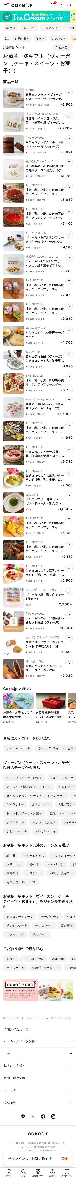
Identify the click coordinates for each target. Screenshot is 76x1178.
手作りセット (15, 822)
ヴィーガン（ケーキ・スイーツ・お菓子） (50, 1018)
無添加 (10, 959)
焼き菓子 (67, 925)
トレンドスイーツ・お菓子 (24, 813)
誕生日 (10, 28)
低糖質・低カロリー (45, 967)
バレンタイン (55, 864)
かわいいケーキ (16, 831)
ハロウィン (33, 873)
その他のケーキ (16, 925)
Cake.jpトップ (11, 1018)
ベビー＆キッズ (34, 855)
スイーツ (29, 28)
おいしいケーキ (45, 831)
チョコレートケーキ (19, 916)
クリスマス (13, 864)
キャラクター (15, 804)
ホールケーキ (15, 967)
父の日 (33, 864)
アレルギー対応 (34, 959)
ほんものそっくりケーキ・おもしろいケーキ (35, 795)
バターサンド (15, 934)
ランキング (50, 28)
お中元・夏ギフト (61, 873)
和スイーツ (39, 934)
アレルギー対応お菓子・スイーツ (28, 786)
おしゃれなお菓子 (44, 822)
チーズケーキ (50, 916)
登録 (64, 1159)
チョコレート (44, 925)
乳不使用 (58, 959)
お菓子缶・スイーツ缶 (21, 882)
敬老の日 (12, 873)
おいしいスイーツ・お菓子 (24, 777)
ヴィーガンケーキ (18, 748)
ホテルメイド (41, 804)
